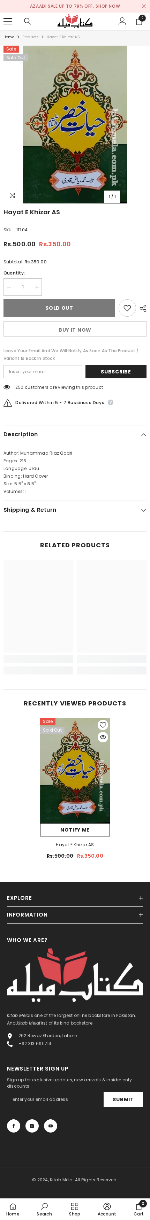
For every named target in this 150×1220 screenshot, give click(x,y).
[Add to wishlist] (127, 308)
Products (30, 37)
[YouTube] (50, 1126)
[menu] (7, 21)
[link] (38, 659)
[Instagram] (32, 1126)
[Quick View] (103, 737)
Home (8, 37)
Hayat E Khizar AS (75, 845)
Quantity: (14, 273)
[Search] (27, 21)
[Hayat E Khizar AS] (75, 770)
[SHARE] (141, 308)
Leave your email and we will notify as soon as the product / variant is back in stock (70, 354)
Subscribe (116, 371)
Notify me (75, 829)
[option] (75, 124)
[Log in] (122, 21)
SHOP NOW (108, 6)
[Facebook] (13, 1126)
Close (144, 6)
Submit (123, 1099)
